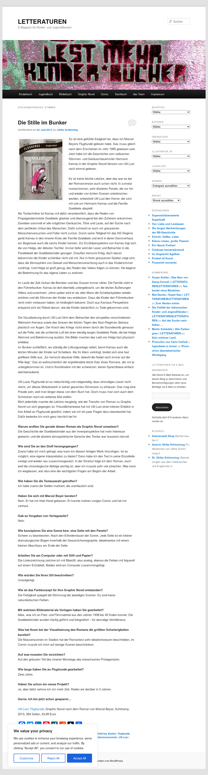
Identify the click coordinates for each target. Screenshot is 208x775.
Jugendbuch (46, 94)
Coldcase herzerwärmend (168, 250)
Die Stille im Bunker (42, 122)
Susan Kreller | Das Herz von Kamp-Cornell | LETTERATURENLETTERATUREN (170, 281)
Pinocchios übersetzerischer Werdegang (171, 350)
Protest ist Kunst (162, 258)
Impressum (157, 94)
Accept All (79, 758)
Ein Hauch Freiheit (163, 245)
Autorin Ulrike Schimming (168, 444)
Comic (104, 94)
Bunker (112, 733)
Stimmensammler (107, 737)
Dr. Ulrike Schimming (165, 457)
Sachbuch (121, 94)
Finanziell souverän (164, 262)
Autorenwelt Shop (163, 436)
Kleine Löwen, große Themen (170, 241)
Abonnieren (162, 407)
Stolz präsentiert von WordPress (104, 761)
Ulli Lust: (31, 709)
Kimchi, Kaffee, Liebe (165, 237)
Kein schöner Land (164, 337)
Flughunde (124, 733)
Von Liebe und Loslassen (168, 224)
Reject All (53, 758)
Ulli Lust (123, 737)
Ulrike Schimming (67, 130)
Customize (26, 758)
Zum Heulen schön (167, 303)
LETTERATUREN (42, 21)
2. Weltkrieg (100, 733)
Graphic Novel (86, 94)
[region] (53, 745)
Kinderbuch (25, 94)
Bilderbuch (65, 94)
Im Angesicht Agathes (166, 254)
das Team (139, 94)
